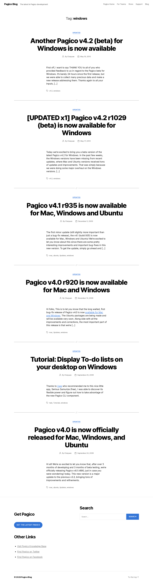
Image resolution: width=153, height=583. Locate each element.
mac (50, 255)
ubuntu (56, 255)
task (50, 403)
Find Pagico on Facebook (30, 557)
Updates (76, 33)
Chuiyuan (70, 56)
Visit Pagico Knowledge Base (31, 546)
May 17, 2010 (85, 141)
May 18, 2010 (85, 56)
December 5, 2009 (85, 221)
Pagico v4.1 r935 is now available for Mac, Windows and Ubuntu (76, 209)
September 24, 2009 (85, 453)
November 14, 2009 (85, 298)
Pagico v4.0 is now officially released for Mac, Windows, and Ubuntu (76, 437)
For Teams (121, 4)
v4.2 (51, 91)
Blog (147, 4)
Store (131, 4)
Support (139, 4)
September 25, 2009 (85, 375)
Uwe (59, 386)
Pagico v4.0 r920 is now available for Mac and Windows (76, 286)
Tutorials (56, 403)
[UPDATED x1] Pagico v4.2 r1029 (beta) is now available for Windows (76, 125)
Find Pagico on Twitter (28, 551)
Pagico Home (108, 4)
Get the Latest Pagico (28, 525)
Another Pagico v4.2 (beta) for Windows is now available (76, 44)
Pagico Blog (10, 4)
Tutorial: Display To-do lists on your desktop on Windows (76, 363)
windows (56, 91)
